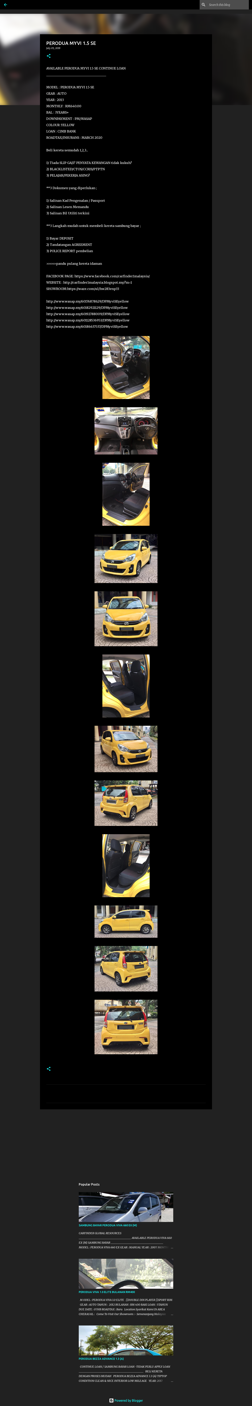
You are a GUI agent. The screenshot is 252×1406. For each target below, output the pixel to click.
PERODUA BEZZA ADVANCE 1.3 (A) (101, 1358)
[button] (48, 56)
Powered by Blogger (128, 1400)
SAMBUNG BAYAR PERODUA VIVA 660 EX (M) (108, 1225)
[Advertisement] (126, 1142)
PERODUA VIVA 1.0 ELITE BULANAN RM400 (107, 1292)
